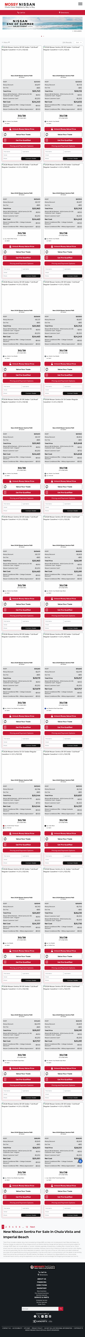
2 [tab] (43, 36)
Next (32, 1226)
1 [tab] (41, 36)
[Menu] (80, 4)
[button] (80, 1161)
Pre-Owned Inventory (42, 1293)
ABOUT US (41, 1279)
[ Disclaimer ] (77, 31)
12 (27, 1226)
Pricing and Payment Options (21, 146)
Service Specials (41, 1302)
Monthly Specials (41, 1295)
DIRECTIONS (42, 1285)
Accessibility (17, 1328)
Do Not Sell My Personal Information (58, 1328)
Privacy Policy (37, 1328)
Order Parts (41, 1304)
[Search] (60, 1309)
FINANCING (41, 1282)
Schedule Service (41, 1300)
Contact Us (6, 1328)
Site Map (27, 1328)
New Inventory (41, 1291)
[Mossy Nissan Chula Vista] (20, 5)
